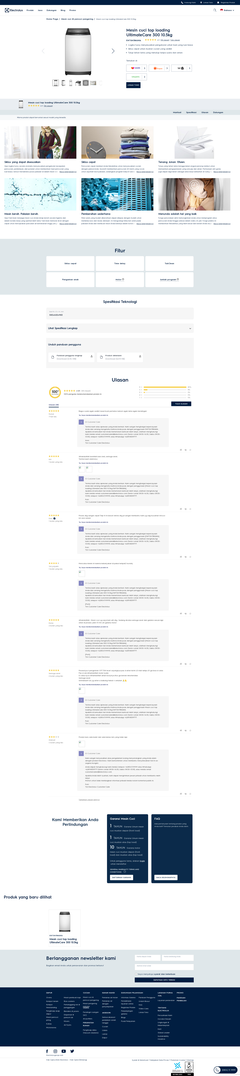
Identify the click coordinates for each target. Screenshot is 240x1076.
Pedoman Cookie (178, 1060)
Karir (160, 1029)
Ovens (49, 997)
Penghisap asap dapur (53, 1012)
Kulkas (49, 1024)
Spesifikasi (191, 112)
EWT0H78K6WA (56, 936)
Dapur (104, 1038)
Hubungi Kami (190, 2)
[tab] (56, 83)
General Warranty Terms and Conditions (124, 870)
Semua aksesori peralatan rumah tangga (109, 1020)
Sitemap (190, 1060)
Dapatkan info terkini (164, 980)
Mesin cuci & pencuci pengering (77, 19)
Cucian (105, 1027)
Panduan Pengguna (147, 997)
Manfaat (177, 112)
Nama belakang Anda (172, 956)
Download (66, 359)
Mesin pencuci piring (52, 1018)
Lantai (104, 1034)
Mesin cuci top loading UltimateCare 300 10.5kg (64, 941)
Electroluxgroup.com (54, 1055)
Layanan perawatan (166, 1000)
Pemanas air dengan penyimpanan (108, 1004)
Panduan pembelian (181, 999)
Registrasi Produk (227, 2)
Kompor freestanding (51, 1006)
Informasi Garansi (128, 997)
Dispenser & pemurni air (69, 1016)
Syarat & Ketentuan (140, 1060)
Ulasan (205, 112)
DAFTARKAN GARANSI (121, 877)
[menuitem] (30, 10)
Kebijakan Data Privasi (159, 1060)
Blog (63, 10)
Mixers (66, 1021)
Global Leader (164, 1033)
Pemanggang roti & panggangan (72, 1006)
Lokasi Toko (208, 2)
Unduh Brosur (144, 1001)
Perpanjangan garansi (127, 1012)
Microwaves (51, 1028)
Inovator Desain (164, 1019)
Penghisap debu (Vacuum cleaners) (90, 1031)
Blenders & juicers (71, 1011)
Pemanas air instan (110, 997)
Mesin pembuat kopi (72, 997)
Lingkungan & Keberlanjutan (163, 1023)
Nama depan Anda (144, 956)
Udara (104, 1030)
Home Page (52, 19)
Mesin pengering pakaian (90, 1004)
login (142, 861)
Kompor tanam (52, 1001)
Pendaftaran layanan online (127, 1002)
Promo (73, 10)
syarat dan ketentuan (164, 974)
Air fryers (67, 1025)
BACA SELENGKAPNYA (165, 877)
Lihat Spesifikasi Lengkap (63, 328)
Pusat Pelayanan (128, 1021)
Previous (44, 50)
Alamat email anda (144, 966)
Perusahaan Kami (165, 1015)
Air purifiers (87, 1019)
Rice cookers (69, 1001)
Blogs (123, 1017)
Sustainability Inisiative (163, 1037)
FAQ (140, 1005)
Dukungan (51, 10)
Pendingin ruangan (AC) (91, 1013)
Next (112, 50)
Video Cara (143, 1009)
